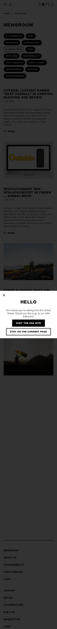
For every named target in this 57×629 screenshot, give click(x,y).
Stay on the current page (28, 332)
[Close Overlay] (4, 295)
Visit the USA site (28, 323)
